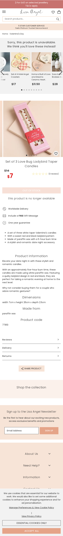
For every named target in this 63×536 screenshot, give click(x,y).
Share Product (32, 368)
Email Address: (14, 430)
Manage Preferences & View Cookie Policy (31, 507)
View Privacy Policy (31, 516)
